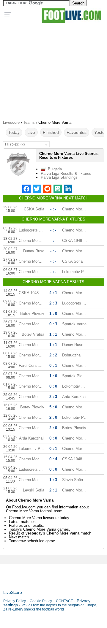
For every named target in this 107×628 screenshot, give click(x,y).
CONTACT (64, 601)
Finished (51, 132)
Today (14, 132)
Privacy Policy (14, 601)
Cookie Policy (41, 601)
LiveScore (12, 592)
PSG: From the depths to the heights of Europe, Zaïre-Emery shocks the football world (50, 607)
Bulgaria (55, 169)
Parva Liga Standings (59, 177)
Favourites (76, 132)
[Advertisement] (53, 70)
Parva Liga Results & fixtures (66, 173)
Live (31, 132)
